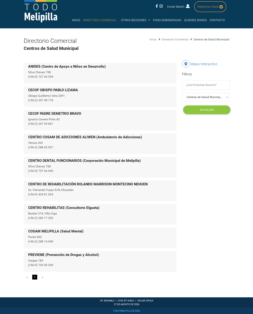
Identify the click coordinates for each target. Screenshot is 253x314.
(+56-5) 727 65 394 (40, 76)
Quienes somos (195, 20)
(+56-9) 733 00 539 (40, 265)
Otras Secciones (134, 20)
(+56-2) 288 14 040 (40, 241)
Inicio (76, 20)
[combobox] (205, 97)
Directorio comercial (99, 20)
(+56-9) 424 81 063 (40, 194)
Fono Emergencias (167, 20)
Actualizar (207, 109)
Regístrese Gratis (208, 6)
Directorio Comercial (175, 39)
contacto (217, 20)
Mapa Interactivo (203, 64)
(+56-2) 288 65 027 (40, 147)
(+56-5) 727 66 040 (40, 171)
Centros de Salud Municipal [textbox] (205, 97)
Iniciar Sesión (176, 6)
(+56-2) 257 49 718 (40, 100)
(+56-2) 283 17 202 (40, 218)
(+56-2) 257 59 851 (40, 123)
